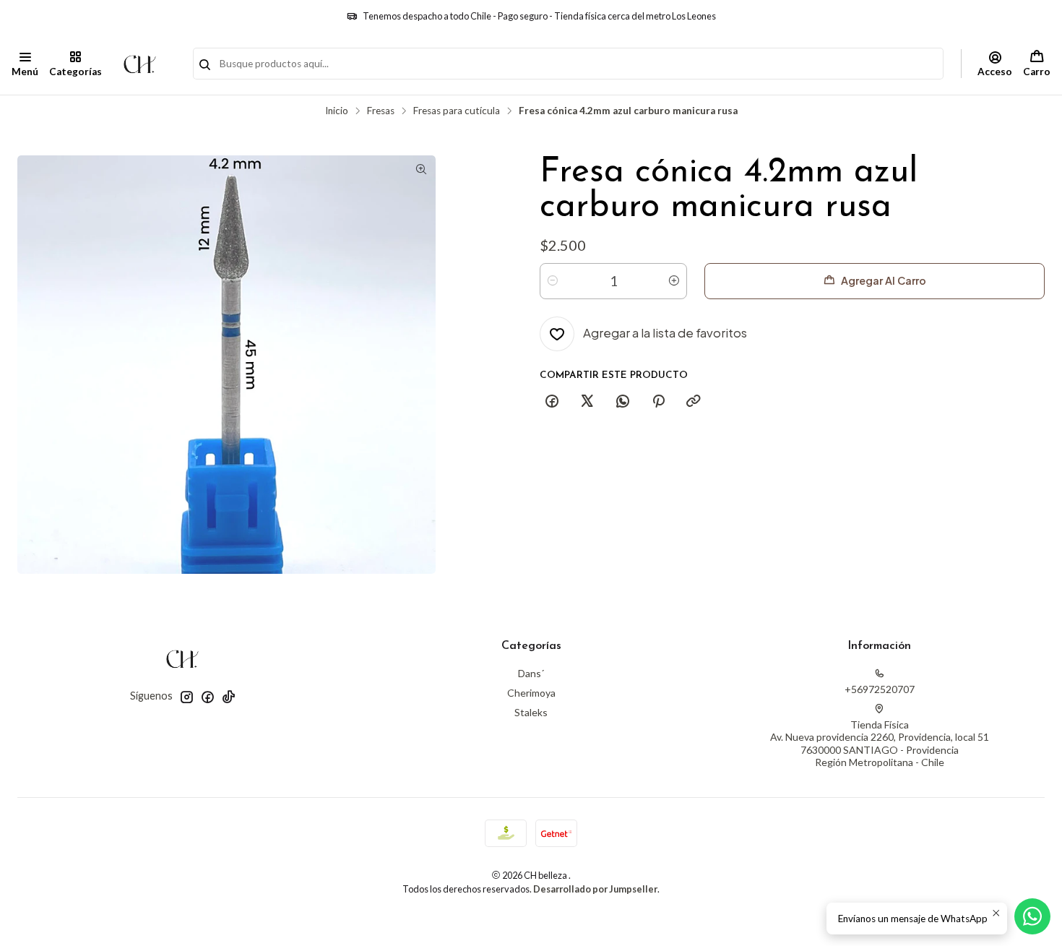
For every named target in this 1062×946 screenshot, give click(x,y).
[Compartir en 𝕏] (587, 401)
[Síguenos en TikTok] (228, 696)
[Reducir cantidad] (552, 281)
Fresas (380, 111)
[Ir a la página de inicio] (140, 64)
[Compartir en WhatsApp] (622, 401)
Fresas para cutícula (456, 111)
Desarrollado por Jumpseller (595, 889)
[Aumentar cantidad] (674, 281)
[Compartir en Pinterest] (658, 401)
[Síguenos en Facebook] (207, 696)
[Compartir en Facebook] (552, 401)
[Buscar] (205, 65)
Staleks (531, 712)
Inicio (336, 111)
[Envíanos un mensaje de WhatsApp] (1032, 916)
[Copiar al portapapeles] (693, 401)
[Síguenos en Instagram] (186, 696)
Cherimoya (531, 693)
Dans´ (531, 673)
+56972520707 (880, 689)
